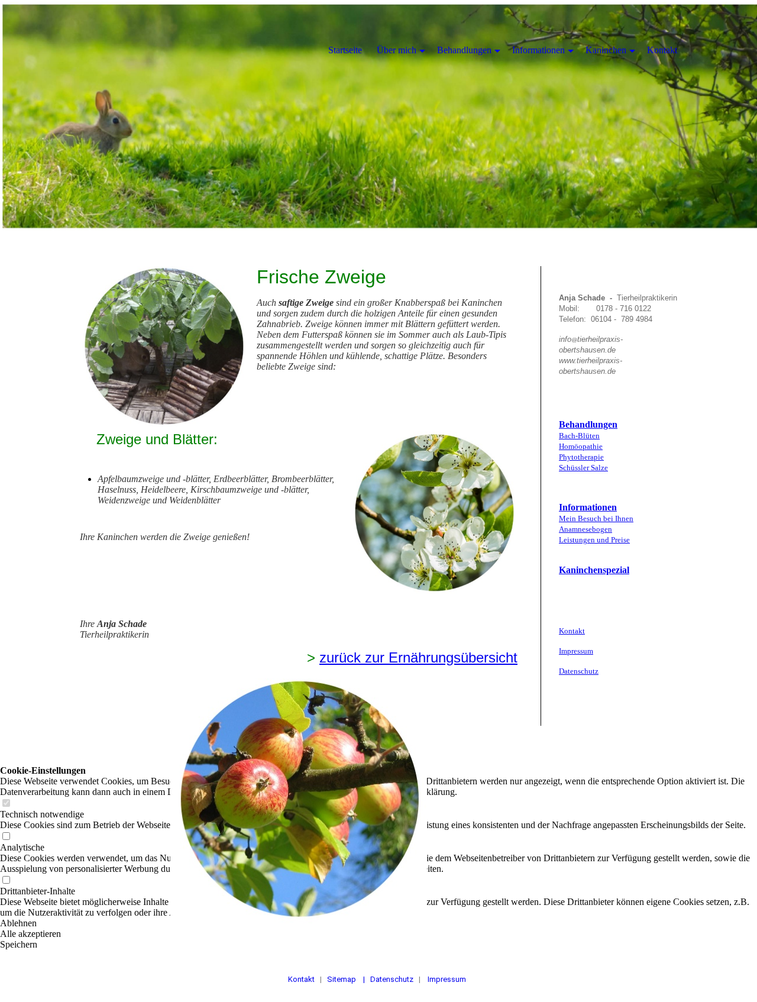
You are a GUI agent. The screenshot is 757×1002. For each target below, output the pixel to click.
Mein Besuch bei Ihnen (596, 518)
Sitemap (342, 979)
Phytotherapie (581, 456)
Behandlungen (588, 424)
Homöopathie (581, 446)
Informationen (588, 507)
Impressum (576, 651)
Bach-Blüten (579, 435)
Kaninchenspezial (594, 570)
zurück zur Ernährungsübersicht (418, 657)
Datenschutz (579, 671)
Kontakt (572, 630)
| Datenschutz (389, 979)
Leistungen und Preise (594, 539)
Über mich (396, 50)
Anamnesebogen (585, 529)
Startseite (345, 50)
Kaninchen (605, 50)
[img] (378, 118)
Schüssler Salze (583, 467)
